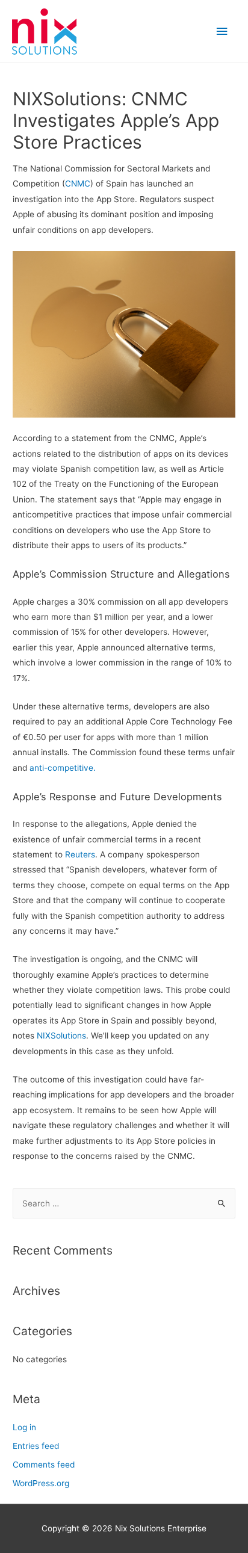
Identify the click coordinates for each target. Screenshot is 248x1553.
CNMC (77, 183)
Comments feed (44, 1464)
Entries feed (36, 1446)
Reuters (80, 854)
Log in (24, 1427)
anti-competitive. (62, 768)
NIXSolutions (61, 1035)
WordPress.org (41, 1483)
